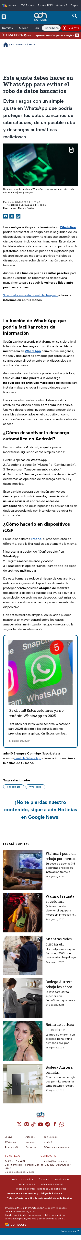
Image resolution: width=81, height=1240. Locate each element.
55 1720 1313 (47, 1164)
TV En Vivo (73, 28)
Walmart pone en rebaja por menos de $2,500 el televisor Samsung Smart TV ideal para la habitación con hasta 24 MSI (61, 856)
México (23, 28)
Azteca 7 (61, 5)
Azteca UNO (45, 5)
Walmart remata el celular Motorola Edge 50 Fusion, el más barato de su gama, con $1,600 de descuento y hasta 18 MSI (61, 899)
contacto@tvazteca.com (54, 1161)
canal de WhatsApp (27, 758)
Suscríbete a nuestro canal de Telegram (30, 295)
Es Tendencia (18, 44)
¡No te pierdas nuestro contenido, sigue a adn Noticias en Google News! (40, 809)
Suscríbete (51, 28)
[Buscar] (75, 16)
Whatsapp (35, 786)
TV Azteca (27, 5)
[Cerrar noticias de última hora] (77, 35)
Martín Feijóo (26, 208)
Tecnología (13, 786)
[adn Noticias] (41, 16)
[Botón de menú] (4, 16)
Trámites (7, 28)
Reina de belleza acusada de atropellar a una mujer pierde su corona (60, 1027)
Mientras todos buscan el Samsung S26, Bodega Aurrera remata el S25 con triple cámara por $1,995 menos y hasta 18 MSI (61, 941)
